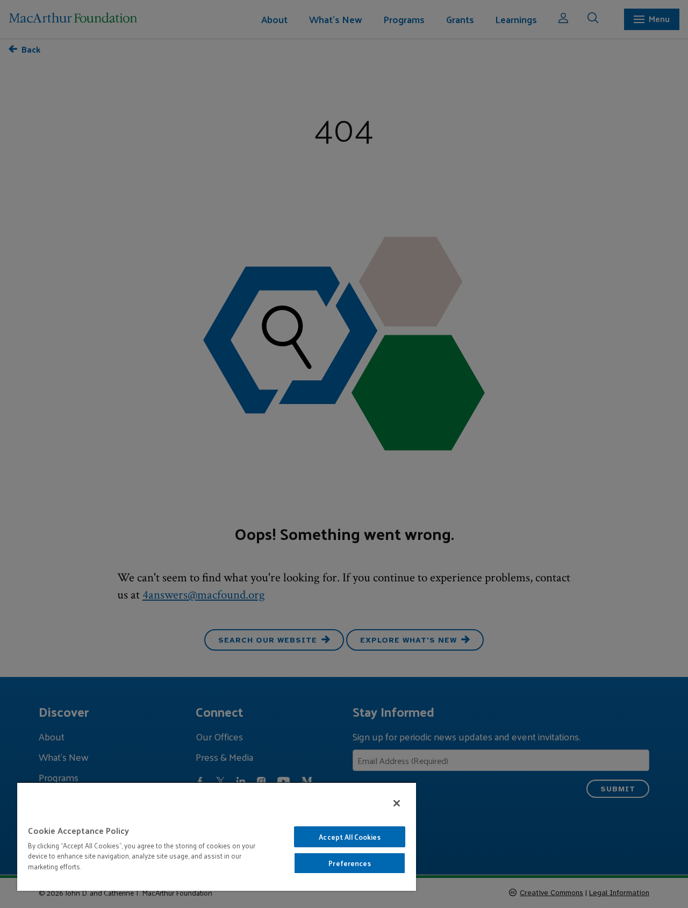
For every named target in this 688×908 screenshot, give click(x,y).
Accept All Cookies (349, 837)
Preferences (349, 863)
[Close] (396, 803)
